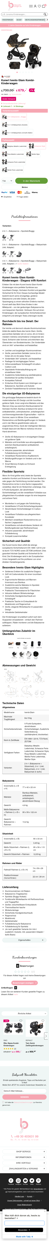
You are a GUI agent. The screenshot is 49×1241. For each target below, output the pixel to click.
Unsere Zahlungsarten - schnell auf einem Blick (23, 1200)
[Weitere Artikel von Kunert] (5, 76)
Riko (5, 1040)
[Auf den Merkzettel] (21, 1021)
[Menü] (31, 6)
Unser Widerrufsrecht (24, 1205)
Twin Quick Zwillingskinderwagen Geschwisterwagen (35, 1044)
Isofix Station (23, 263)
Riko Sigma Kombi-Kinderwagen (11, 1044)
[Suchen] (44, 14)
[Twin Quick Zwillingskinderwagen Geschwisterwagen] (35, 1028)
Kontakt (29, 1196)
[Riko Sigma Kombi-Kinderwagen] (13, 1028)
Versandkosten (38, 1189)
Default (29, 1040)
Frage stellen (23, 197)
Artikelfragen (8, 987)
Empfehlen (7, 197)
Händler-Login (19, 1196)
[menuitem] (31, 6)
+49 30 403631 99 (26, 1136)
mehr (16, 994)
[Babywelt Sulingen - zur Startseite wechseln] (15, 6)
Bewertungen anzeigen (23, 982)
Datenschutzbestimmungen (23, 1102)
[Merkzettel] (39, 6)
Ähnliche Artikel (24, 1013)
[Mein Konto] (35, 6)
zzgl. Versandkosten (14, 94)
